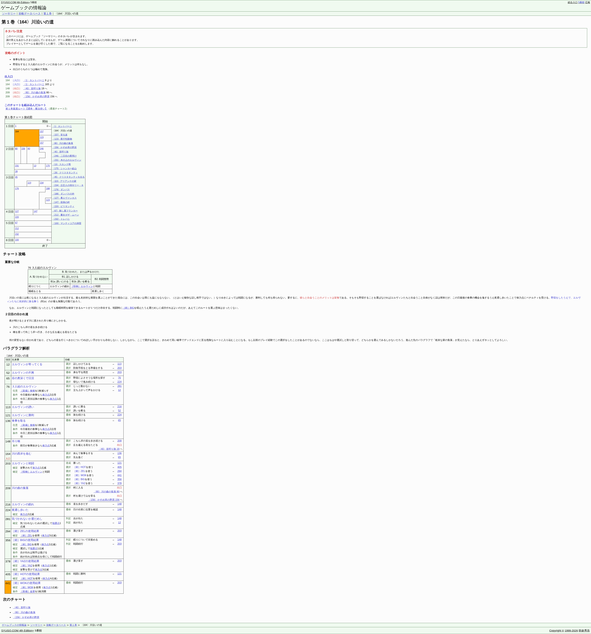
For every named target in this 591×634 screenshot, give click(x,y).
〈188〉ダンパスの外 (63, 193)
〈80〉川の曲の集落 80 (106, 491)
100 (17, 239)
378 (119, 483)
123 (42, 137)
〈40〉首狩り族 (32, 88)
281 (119, 386)
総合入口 (573, 2)
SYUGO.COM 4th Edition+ (15, 2)
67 (16, 222)
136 (119, 453)
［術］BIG (128, 308)
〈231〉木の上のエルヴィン (66, 160)
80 (16, 148)
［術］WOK (26, 587)
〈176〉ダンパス (61, 189)
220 (17, 217)
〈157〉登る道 (59, 134)
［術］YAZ (26, 565)
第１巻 (47, 13)
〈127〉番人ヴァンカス (64, 198)
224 (119, 381)
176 (17, 188)
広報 (587, 2)
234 (42, 182)
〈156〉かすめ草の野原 (36, 96)
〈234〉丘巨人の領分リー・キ (68, 185)
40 (29, 148)
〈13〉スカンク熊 (61, 164)
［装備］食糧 (27, 390)
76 (119, 377)
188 (48, 188)
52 (119, 410)
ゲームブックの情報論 (23, 7)
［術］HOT (26, 578)
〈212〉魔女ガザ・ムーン (65, 214)
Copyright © (556, 630)
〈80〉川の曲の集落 (34, 92)
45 (16, 177)
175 (48, 165)
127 (17, 211)
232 (17, 234)
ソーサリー (9, 13)
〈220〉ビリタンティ (63, 206)
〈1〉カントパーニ (33, 80)
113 (119, 364)
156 (23, 148)
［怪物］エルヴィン (82, 286)
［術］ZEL (26, 535)
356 (119, 479)
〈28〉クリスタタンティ (65, 172)
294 (119, 471)
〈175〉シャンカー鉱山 (64, 168)
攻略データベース (29, 13)
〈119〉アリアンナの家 (64, 181)
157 (42, 131)
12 (119, 390)
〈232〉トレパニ (61, 219)
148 (119, 504)
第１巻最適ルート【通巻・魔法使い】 (26, 108)
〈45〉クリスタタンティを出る (68, 177)
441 (119, 475)
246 (42, 148)
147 (35, 211)
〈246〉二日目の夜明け (64, 155)
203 (119, 368)
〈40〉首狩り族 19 (108, 449)
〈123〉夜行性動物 (62, 139)
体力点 (46, 394)
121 (119, 463)
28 (16, 171)
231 (17, 165)
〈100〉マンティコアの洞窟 (66, 223)
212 (17, 228)
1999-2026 (571, 630)
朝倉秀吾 (584, 630)
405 (119, 467)
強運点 (56, 523)
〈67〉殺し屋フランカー (65, 210)
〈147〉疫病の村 (61, 202)
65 (119, 420)
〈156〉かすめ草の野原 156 (103, 499)
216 (119, 406)
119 (29, 182)
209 (119, 440)
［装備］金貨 (27, 591)
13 (35, 165)
